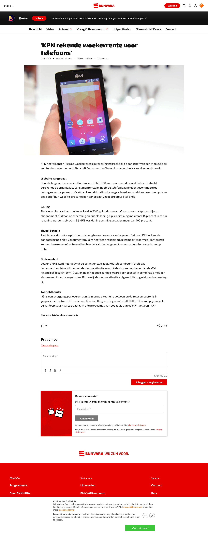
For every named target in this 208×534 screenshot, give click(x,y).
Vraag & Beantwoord (91, 29)
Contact (171, 29)
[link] (56, 314)
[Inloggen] (195, 5)
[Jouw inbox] (190, 5)
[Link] (60, 370)
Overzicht (35, 29)
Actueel (64, 29)
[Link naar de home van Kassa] (11, 18)
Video (50, 29)
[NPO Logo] (202, 5)
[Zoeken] (184, 5)
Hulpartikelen (122, 29)
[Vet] (45, 370)
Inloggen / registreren (149, 382)
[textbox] (104, 359)
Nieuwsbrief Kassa (148, 29)
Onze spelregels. (49, 345)
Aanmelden (87, 418)
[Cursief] (50, 370)
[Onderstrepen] (55, 370)
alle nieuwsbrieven (136, 425)
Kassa (23, 18)
